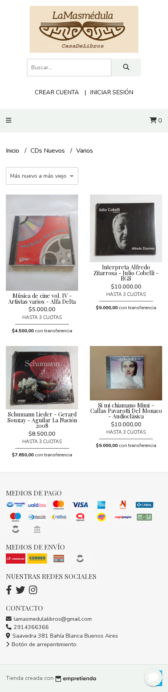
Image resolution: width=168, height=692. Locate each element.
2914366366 (30, 627)
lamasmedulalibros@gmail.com (52, 619)
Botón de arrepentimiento (43, 644)
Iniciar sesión (111, 92)
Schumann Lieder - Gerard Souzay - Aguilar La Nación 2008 (42, 419)
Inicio (13, 150)
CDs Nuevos (48, 150)
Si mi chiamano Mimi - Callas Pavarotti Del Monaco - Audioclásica (126, 410)
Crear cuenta (57, 92)
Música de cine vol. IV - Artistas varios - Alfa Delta (42, 298)
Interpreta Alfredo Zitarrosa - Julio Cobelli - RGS (126, 272)
